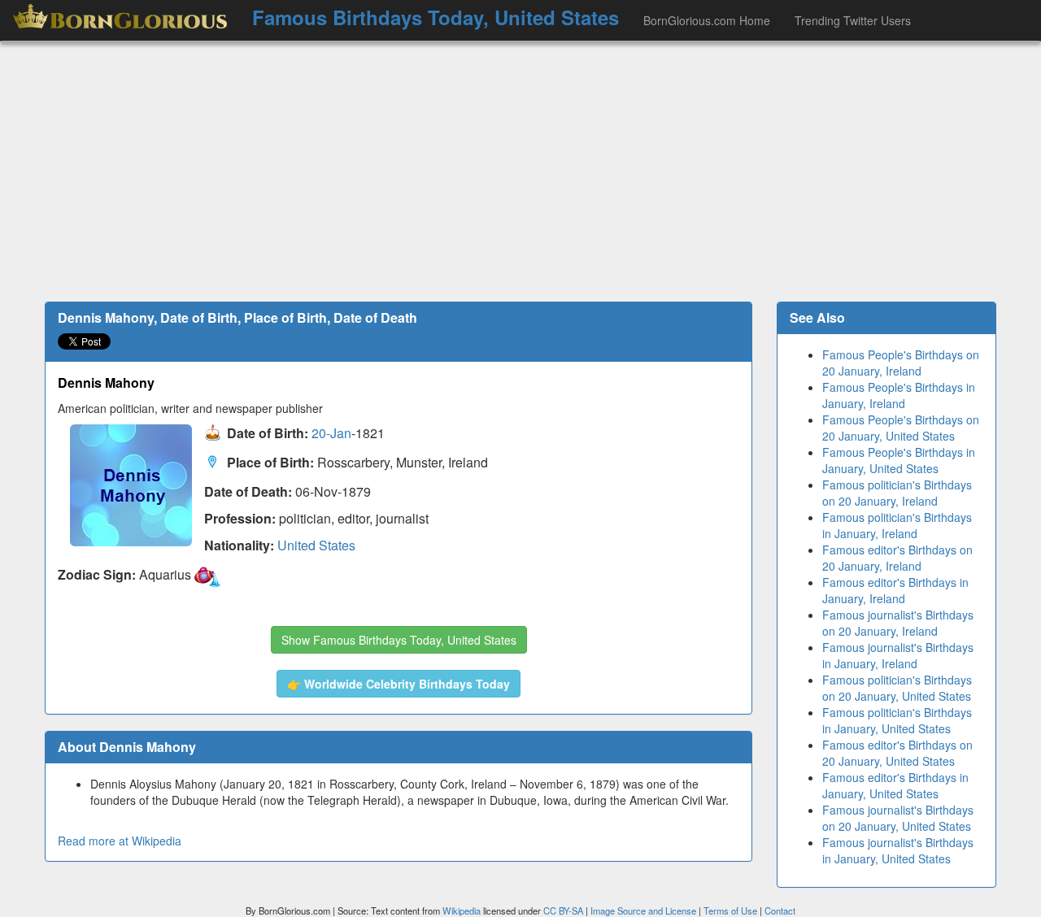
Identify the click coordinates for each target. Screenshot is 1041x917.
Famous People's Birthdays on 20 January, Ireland (900, 362)
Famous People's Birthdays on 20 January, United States (900, 427)
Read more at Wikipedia (119, 840)
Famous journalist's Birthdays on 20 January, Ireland (897, 622)
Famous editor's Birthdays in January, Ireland (895, 590)
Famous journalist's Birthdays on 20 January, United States (897, 818)
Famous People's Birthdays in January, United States (898, 460)
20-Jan (331, 433)
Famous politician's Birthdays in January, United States (897, 720)
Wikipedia (461, 910)
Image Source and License (643, 910)
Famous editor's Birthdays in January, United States (895, 785)
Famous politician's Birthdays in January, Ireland (897, 525)
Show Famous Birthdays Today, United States (398, 640)
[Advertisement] (520, 171)
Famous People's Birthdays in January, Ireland (898, 395)
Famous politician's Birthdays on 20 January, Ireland (897, 492)
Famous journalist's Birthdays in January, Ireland (897, 655)
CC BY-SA (563, 910)
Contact (779, 910)
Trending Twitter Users (853, 20)
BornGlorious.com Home (706, 20)
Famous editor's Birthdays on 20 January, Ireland (897, 557)
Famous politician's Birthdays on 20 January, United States (897, 687)
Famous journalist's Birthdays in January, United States (897, 850)
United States (316, 545)
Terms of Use (731, 910)
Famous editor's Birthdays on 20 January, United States (897, 753)
